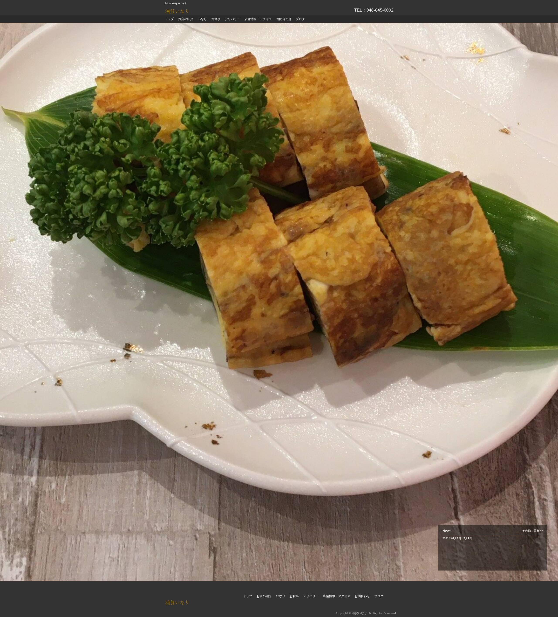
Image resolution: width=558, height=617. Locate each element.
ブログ (300, 19)
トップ (169, 19)
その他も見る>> (532, 530)
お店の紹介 (185, 19)
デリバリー (232, 19)
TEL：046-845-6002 (373, 10)
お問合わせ (283, 19)
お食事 (215, 19)
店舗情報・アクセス (258, 19)
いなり (202, 19)
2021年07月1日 (457, 538)
